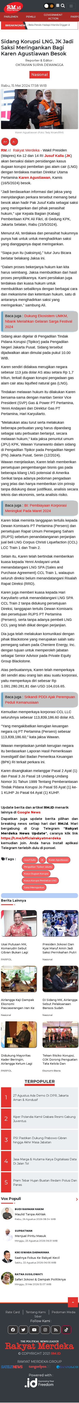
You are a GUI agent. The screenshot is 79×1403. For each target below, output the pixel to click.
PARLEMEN (11, 16)
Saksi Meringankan (34, 887)
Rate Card (12, 1312)
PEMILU (31, 16)
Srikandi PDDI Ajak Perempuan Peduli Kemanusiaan (40, 699)
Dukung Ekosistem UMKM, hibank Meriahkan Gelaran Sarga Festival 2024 (38, 321)
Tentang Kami (36, 1312)
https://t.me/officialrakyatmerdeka (31, 838)
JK (68, 156)
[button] (57, 5)
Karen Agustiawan (34, 178)
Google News (29, 812)
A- (14, 141)
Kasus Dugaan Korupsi (36, 874)
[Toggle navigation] (71, 6)
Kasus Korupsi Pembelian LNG (40, 880)
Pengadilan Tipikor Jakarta (38, 867)
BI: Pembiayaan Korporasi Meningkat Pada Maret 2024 (36, 508)
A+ (5, 141)
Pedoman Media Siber (54, 1314)
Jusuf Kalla (54, 156)
